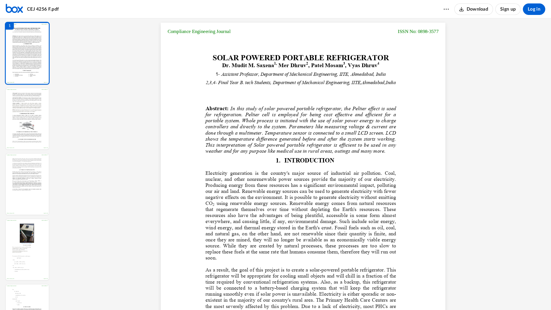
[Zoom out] (303, 295)
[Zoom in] (323, 295)
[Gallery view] (345, 296)
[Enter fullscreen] (355, 296)
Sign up (508, 9)
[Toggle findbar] (260, 296)
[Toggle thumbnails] (250, 296)
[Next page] (291, 295)
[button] (27, 53)
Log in (534, 9)
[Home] (14, 9)
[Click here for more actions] (446, 9)
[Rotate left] (334, 296)
